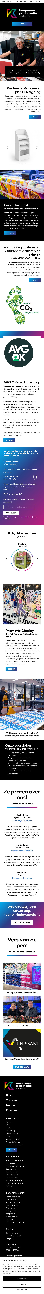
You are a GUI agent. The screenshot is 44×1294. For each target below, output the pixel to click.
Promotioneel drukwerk (14, 1160)
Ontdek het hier (22, 922)
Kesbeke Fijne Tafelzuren (22, 820)
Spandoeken (10, 1219)
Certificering (7, 2)
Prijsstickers (10, 1208)
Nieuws (8, 1136)
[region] (22, 1275)
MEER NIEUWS (22, 1067)
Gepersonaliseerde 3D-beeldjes (22, 1026)
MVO (8, 1125)
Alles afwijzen (22, 1290)
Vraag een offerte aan (11, 469)
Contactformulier (12, 1233)
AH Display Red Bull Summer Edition (22, 992)
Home (9, 1095)
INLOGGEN (11, 1150)
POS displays (11, 1163)
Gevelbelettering (12, 1205)
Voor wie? (11, 1100)
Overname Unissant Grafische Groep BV (22, 1059)
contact (34, 469)
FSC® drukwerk (20, 2)
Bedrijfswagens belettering (15, 1222)
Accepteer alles (22, 1279)
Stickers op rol (11, 1169)
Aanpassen (22, 1284)
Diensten (11, 1105)
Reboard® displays (13, 1197)
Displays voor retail (22, 545)
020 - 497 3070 (9, 479)
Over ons (9, 1122)
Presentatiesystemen (13, 1202)
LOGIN (37, 2)
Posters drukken (12, 1175)
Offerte (30, 2)
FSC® (8, 1128)
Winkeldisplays (11, 1200)
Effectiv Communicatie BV (22, 850)
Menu (22, 23)
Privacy (8, 1142)
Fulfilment (9, 1186)
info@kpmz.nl (11, 1239)
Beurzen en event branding (15, 1166)
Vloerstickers (11, 1211)
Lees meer (34, 117)
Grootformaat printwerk (14, 1183)
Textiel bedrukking (12, 1178)
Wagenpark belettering (14, 1180)
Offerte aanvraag (12, 1134)
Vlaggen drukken (12, 1217)
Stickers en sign (11, 1172)
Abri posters (10, 1214)
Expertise (11, 1110)
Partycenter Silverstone (22, 878)
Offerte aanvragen (11, 464)
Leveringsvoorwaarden (14, 1145)
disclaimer (17, 1142)
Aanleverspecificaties (14, 1139)
